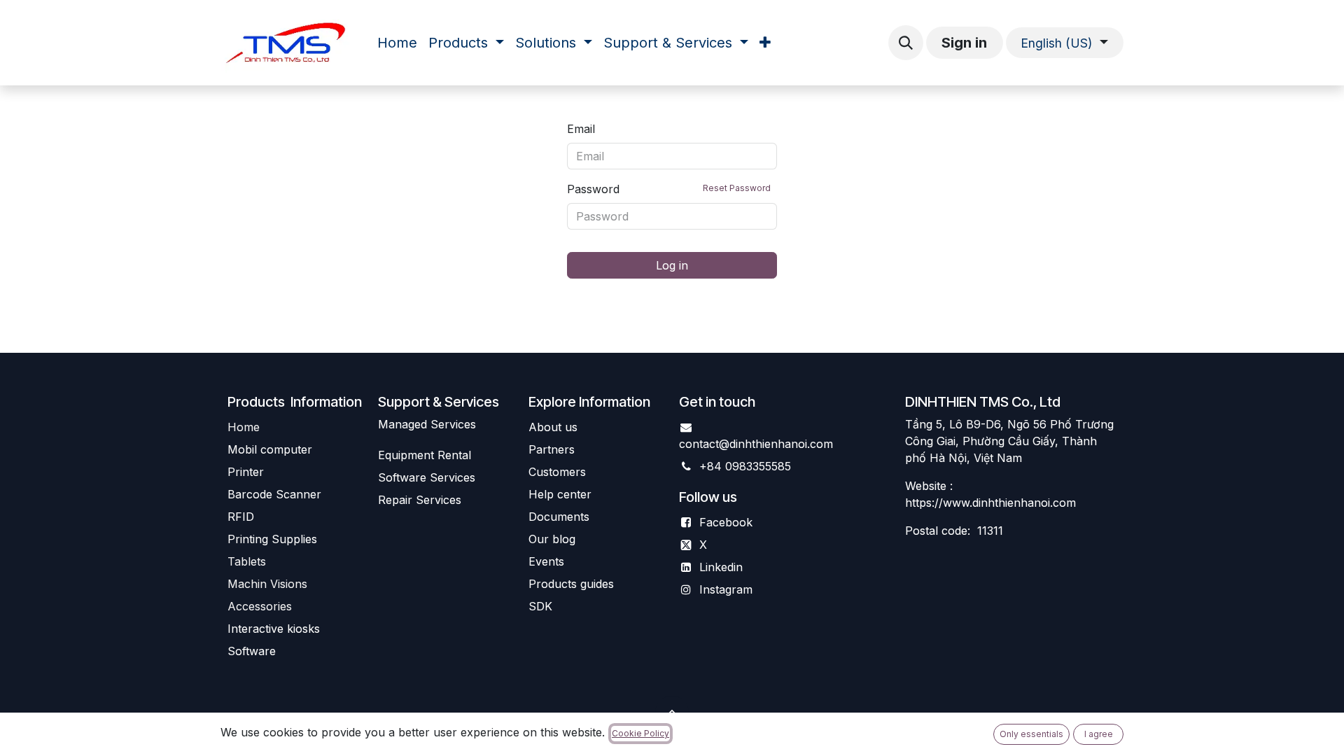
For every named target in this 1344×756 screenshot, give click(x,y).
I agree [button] (1098, 734)
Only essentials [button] (1031, 734)
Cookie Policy (640, 733)
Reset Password (737, 188)
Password (669, 189)
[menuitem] (397, 43)
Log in (672, 265)
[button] (905, 42)
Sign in (964, 42)
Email (581, 129)
